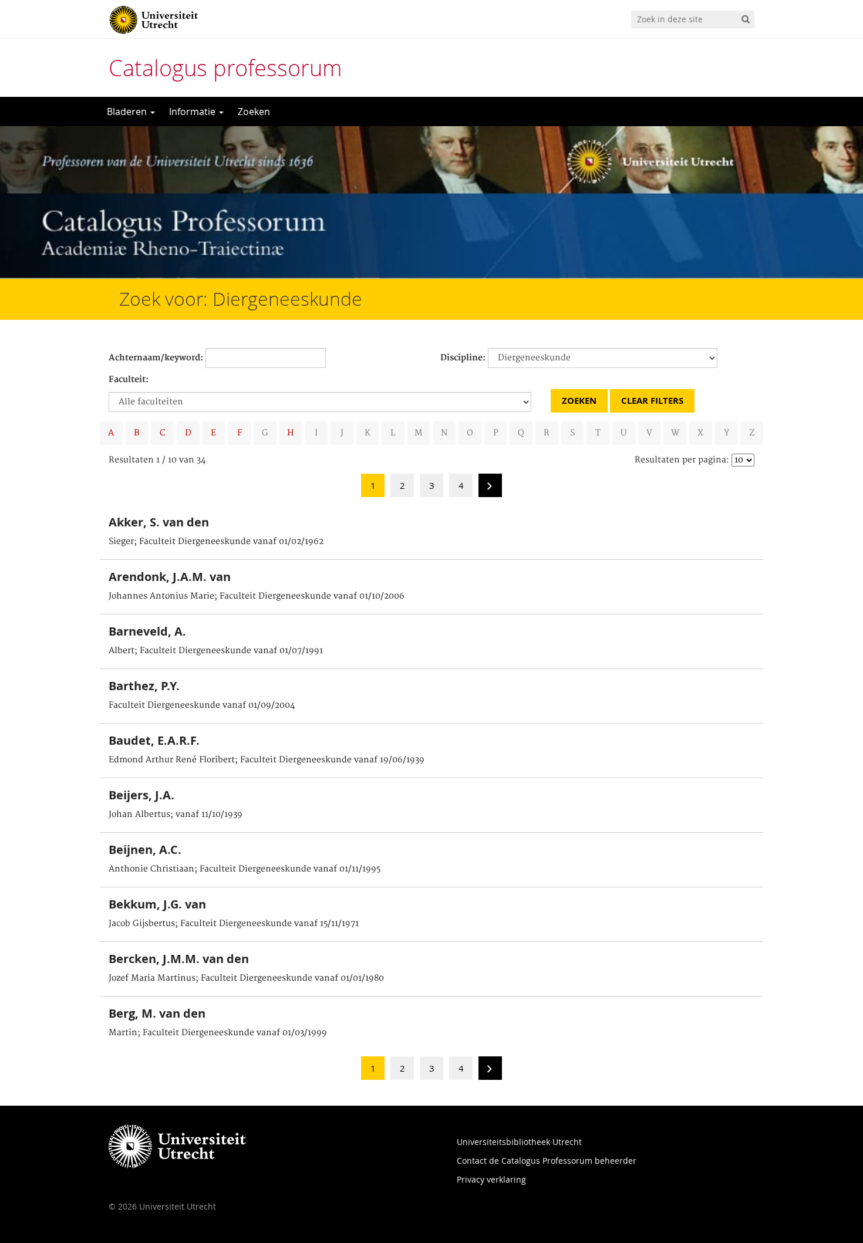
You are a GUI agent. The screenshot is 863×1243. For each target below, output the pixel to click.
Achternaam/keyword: (156, 358)
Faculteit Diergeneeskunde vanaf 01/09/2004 (202, 705)
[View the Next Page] (490, 489)
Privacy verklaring (491, 1179)
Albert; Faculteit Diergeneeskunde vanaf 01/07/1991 (216, 651)
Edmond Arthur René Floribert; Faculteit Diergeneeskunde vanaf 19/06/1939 (266, 760)
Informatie (193, 111)
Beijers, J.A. (141, 795)
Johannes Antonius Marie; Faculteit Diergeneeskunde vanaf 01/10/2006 (256, 596)
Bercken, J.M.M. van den (179, 959)
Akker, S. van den (159, 522)
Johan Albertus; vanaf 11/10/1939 (175, 814)
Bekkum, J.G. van (157, 904)
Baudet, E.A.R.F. (154, 740)
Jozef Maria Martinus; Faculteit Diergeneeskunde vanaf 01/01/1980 (246, 978)
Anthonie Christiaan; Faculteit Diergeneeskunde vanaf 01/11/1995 (244, 869)
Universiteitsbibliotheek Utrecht (519, 1141)
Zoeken (254, 111)
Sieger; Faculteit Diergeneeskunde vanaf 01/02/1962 (216, 541)
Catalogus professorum (225, 68)
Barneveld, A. (147, 631)
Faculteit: (129, 379)
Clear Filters (652, 400)
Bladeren (128, 111)
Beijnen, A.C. (145, 849)
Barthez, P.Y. (144, 686)
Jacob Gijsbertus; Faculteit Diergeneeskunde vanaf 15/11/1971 (234, 923)
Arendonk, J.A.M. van (170, 577)
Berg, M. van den (157, 1013)
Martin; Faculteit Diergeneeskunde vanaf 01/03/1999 (218, 1033)
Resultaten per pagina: (682, 460)
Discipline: (463, 358)
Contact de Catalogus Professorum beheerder (546, 1160)
